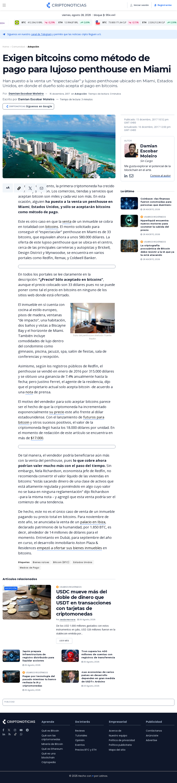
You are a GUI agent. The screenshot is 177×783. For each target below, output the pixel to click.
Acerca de (115, 730)
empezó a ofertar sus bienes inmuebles (69, 548)
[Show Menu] (4, 5)
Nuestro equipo (118, 735)
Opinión (80, 740)
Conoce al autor (160, 176)
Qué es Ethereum (52, 749)
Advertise (151, 740)
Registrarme (165, 5)
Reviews (80, 730)
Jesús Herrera (67, 619)
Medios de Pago (29, 567)
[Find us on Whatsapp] (21, 734)
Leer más (65, 640)
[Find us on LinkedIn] (4, 734)
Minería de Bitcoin (52, 744)
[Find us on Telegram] (27, 730)
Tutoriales (81, 735)
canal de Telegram (41, 34)
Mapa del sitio (117, 749)
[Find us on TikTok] (15, 734)
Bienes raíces (41, 562)
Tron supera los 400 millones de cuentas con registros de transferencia (98, 654)
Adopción (33, 46)
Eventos (80, 745)
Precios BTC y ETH (85, 749)
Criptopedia (48, 762)
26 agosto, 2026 (87, 619)
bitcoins (51, 226)
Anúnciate (152, 735)
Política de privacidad (122, 740)
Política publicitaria (120, 745)
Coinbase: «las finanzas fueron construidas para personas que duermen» (156, 201)
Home (6, 46)
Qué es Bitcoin (50, 730)
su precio (56, 412)
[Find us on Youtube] (21, 730)
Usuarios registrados (70, 587)
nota (29, 392)
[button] (25, 187)
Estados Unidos (82, 562)
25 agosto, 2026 (32, 665)
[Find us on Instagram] (15, 730)
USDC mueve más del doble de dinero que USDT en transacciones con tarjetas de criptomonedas (83, 603)
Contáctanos (154, 730)
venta (66, 221)
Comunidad (18, 46)
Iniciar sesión (141, 5)
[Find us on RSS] (9, 734)
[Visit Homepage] (66, 5)
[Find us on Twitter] (9, 730)
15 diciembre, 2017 (60, 93)
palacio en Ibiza (92, 522)
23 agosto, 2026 (91, 685)
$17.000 (37, 438)
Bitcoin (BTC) (61, 562)
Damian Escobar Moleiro (26, 93)
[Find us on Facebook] (3, 730)
